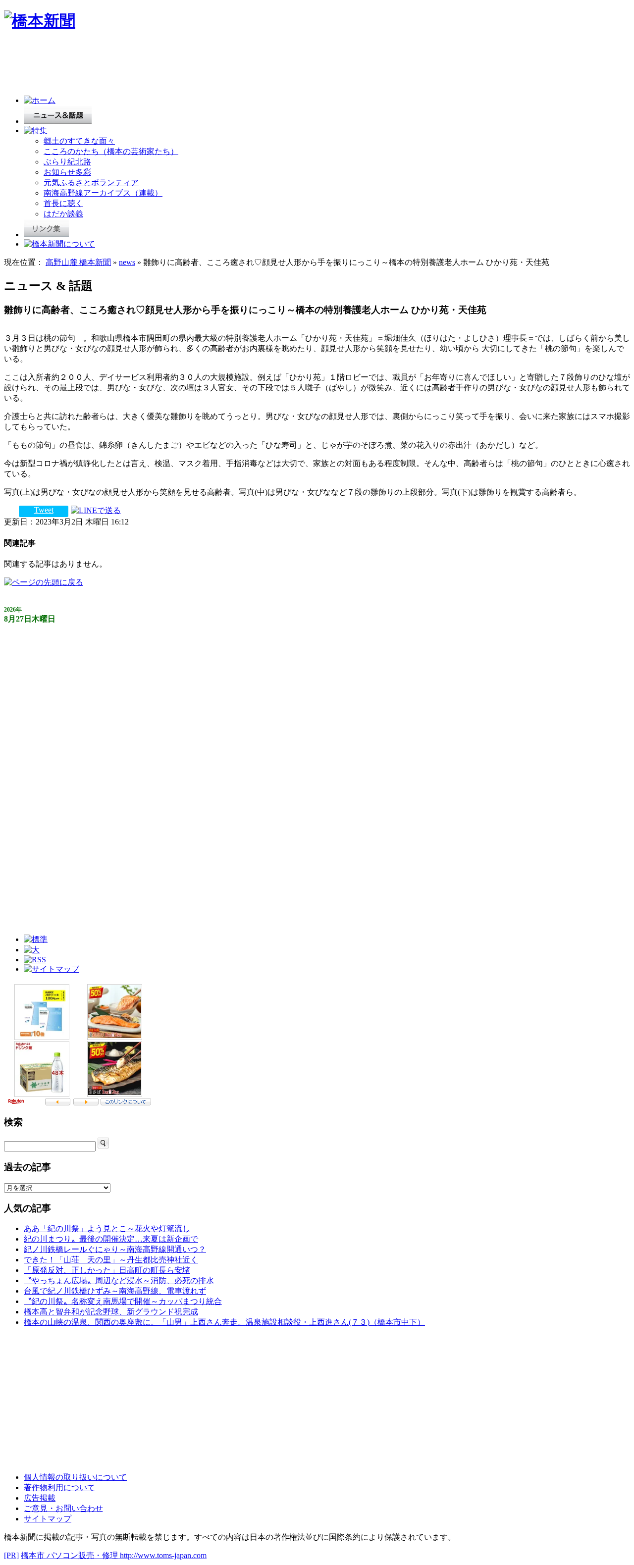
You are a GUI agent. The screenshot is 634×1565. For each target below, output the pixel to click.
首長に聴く (63, 203)
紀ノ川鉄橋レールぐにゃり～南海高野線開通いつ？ (115, 1249)
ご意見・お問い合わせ (63, 1508)
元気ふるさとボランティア (91, 182)
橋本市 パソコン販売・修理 (70, 1555)
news (127, 262)
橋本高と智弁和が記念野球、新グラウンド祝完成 (111, 1311)
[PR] (11, 1555)
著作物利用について (59, 1487)
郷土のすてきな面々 (79, 141)
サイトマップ (47, 1518)
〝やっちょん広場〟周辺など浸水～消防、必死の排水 (119, 1280)
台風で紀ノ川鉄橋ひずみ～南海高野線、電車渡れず (115, 1291)
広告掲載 (39, 1498)
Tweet (43, 510)
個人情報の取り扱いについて (75, 1477)
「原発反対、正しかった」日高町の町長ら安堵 (107, 1270)
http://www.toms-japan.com (163, 1555)
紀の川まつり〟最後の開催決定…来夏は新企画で (111, 1239)
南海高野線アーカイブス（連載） (103, 193)
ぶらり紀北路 (67, 161)
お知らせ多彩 (67, 172)
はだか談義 (63, 213)
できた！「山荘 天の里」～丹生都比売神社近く (111, 1259)
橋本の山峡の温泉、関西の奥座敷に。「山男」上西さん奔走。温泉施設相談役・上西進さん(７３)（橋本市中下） (224, 1322)
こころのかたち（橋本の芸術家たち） (111, 151)
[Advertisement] (184, 65)
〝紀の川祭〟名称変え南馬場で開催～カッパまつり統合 (123, 1301)
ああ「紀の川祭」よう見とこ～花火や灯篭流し (107, 1228)
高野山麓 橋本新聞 (78, 262)
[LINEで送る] (96, 510)
